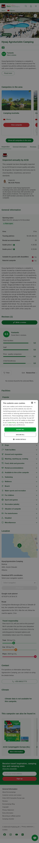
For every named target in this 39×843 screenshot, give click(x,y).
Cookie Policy (11, 422)
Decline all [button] (20, 435)
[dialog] (19, 421)
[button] (19, 439)
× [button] (35, 402)
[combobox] (32, 403)
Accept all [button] (20, 429)
